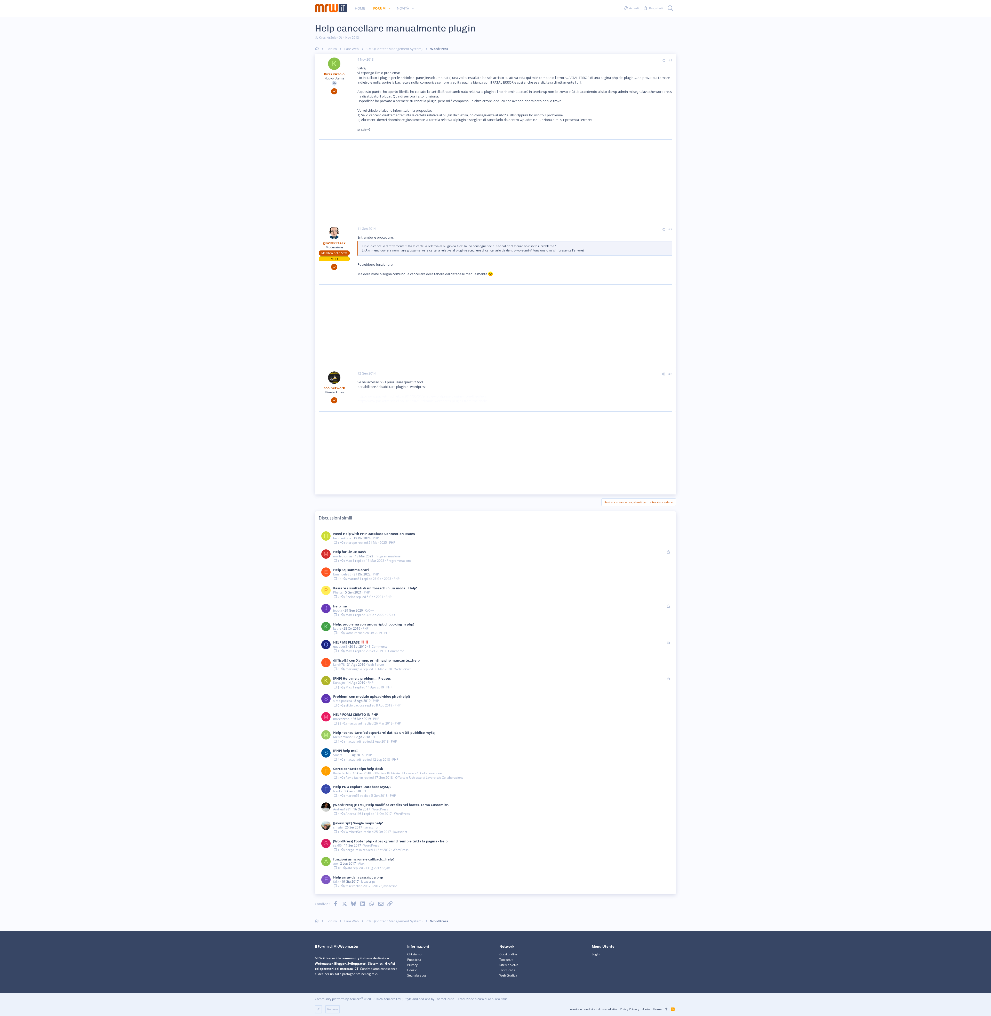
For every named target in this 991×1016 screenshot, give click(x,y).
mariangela (354, 669)
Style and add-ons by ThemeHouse (429, 999)
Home (657, 1009)
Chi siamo (414, 954)
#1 (670, 60)
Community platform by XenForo (358, 999)
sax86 (337, 845)
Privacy (412, 965)
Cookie (412, 970)
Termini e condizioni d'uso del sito (592, 1009)
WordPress (380, 809)
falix (336, 881)
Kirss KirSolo (328, 37)
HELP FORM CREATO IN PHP (355, 714)
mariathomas (343, 556)
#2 (670, 229)
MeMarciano (342, 737)
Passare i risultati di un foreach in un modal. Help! (375, 588)
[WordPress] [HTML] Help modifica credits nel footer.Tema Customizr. (391, 804)
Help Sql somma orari (351, 569)
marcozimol (341, 719)
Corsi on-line (508, 954)
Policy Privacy (629, 1009)
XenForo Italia (498, 999)
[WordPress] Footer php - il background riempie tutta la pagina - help (390, 841)
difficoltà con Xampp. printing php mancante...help (376, 660)
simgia (338, 827)
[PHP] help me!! (345, 750)
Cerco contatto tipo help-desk (358, 768)
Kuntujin (339, 682)
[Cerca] (670, 8)
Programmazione (388, 556)
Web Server (375, 664)
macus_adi (355, 723)
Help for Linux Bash (349, 551)
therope (351, 542)
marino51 (354, 578)
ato (335, 863)
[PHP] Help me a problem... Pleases (362, 678)
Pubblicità (414, 959)
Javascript (371, 827)
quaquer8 (340, 646)
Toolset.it (506, 959)
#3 (670, 374)
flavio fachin (341, 773)
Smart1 (338, 755)
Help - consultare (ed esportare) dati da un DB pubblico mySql (384, 732)
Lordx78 (339, 664)
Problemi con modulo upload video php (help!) (371, 696)
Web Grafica (508, 975)
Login (596, 954)
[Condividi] (663, 60)
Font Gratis (507, 970)
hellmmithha (342, 538)
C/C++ (369, 610)
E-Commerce (378, 646)
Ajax (361, 863)
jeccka (337, 610)
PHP (376, 538)
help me (340, 606)
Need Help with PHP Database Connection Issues (374, 533)
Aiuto (646, 1009)
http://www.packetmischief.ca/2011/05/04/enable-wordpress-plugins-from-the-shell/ (421, 396)
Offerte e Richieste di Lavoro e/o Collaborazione (407, 773)
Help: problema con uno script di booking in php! (373, 624)
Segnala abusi (417, 975)
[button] (389, 8)
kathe (337, 628)
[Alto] (666, 1009)
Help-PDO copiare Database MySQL (362, 786)
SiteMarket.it (508, 965)
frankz (337, 791)
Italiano (332, 1009)
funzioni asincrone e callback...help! (363, 859)
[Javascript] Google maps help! (358, 823)
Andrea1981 (342, 809)
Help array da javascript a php (358, 877)
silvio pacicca (342, 700)
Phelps (338, 592)
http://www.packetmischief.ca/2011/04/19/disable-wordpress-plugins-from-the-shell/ (422, 401)
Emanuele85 (342, 574)
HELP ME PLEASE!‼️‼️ (351, 642)
